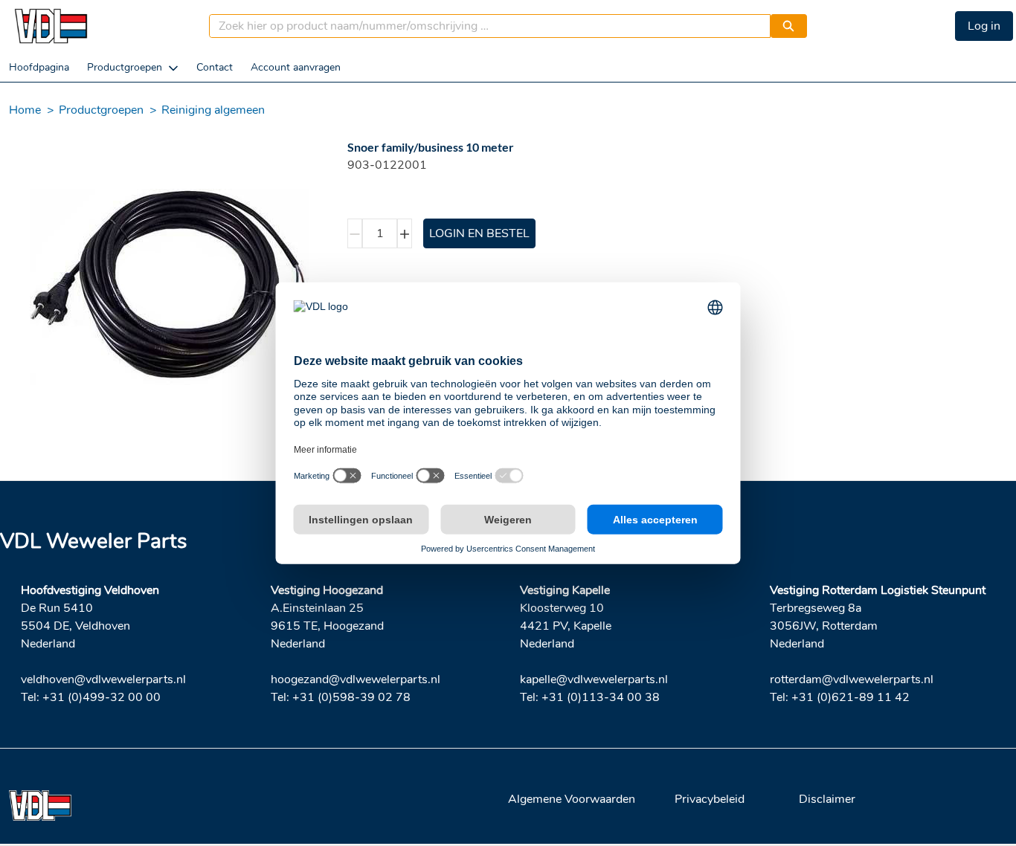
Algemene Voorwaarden (571, 799)
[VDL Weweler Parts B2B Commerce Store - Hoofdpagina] (50, 26)
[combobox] (484, 26)
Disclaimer (827, 799)
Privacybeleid (710, 799)
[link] (39, 67)
